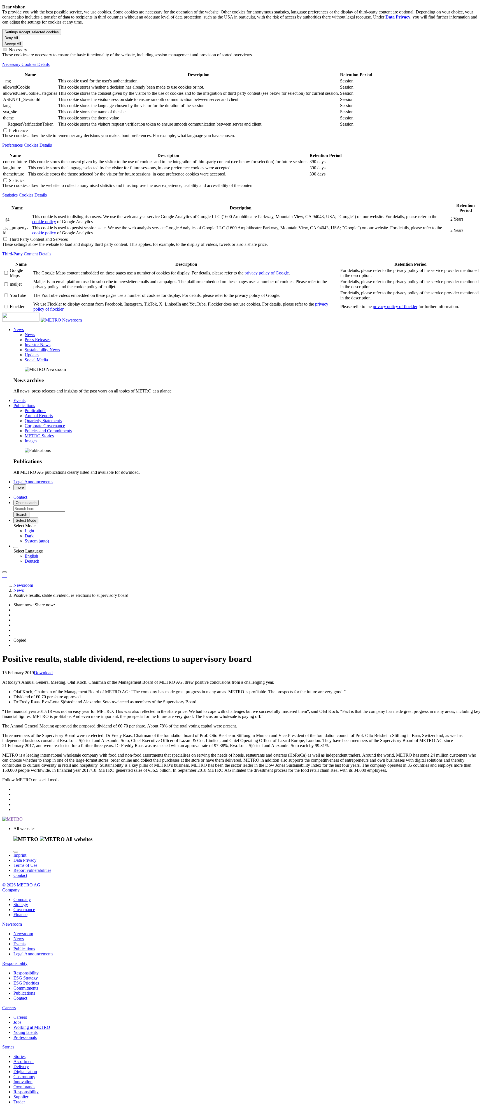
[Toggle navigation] (4, 572)
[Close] (15, 851)
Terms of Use (25, 865)
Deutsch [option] (32, 561)
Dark (29, 535)
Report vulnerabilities (32, 870)
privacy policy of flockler (395, 306)
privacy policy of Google (267, 273)
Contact (20, 875)
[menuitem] (253, 530)
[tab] (242, 64)
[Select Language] (15, 547)
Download (43, 672)
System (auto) (37, 541)
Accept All (12, 44)
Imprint (19, 855)
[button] (18, 329)
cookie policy (44, 221)
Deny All (11, 38)
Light (29, 530)
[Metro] (32, 320)
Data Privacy (24, 860)
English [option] (31, 556)
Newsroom (72, 320)
